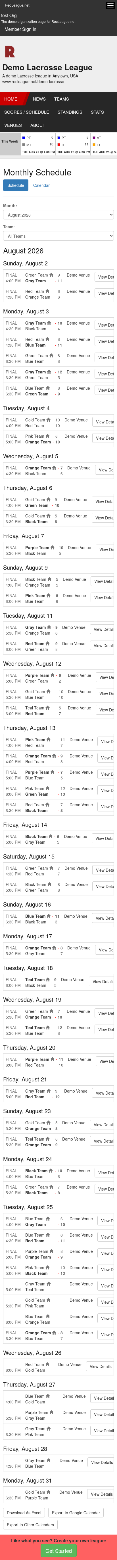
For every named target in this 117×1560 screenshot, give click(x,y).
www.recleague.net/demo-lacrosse (33, 81)
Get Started (58, 1550)
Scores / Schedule (26, 112)
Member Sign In (20, 29)
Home (10, 99)
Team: (9, 226)
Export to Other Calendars (30, 1524)
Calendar (41, 185)
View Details (101, 1366)
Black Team (35, 328)
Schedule (15, 185)
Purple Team (37, 547)
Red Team (34, 291)
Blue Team (35, 345)
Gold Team (35, 420)
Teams (61, 99)
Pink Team (34, 436)
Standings (70, 112)
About (37, 125)
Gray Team (35, 280)
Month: (10, 205)
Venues (13, 125)
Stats (97, 112)
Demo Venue (78, 275)
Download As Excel (24, 1512)
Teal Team (34, 708)
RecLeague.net (17, 5)
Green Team (36, 275)
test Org (9, 15)
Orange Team (37, 297)
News (39, 99)
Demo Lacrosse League (47, 67)
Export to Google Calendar (76, 1512)
